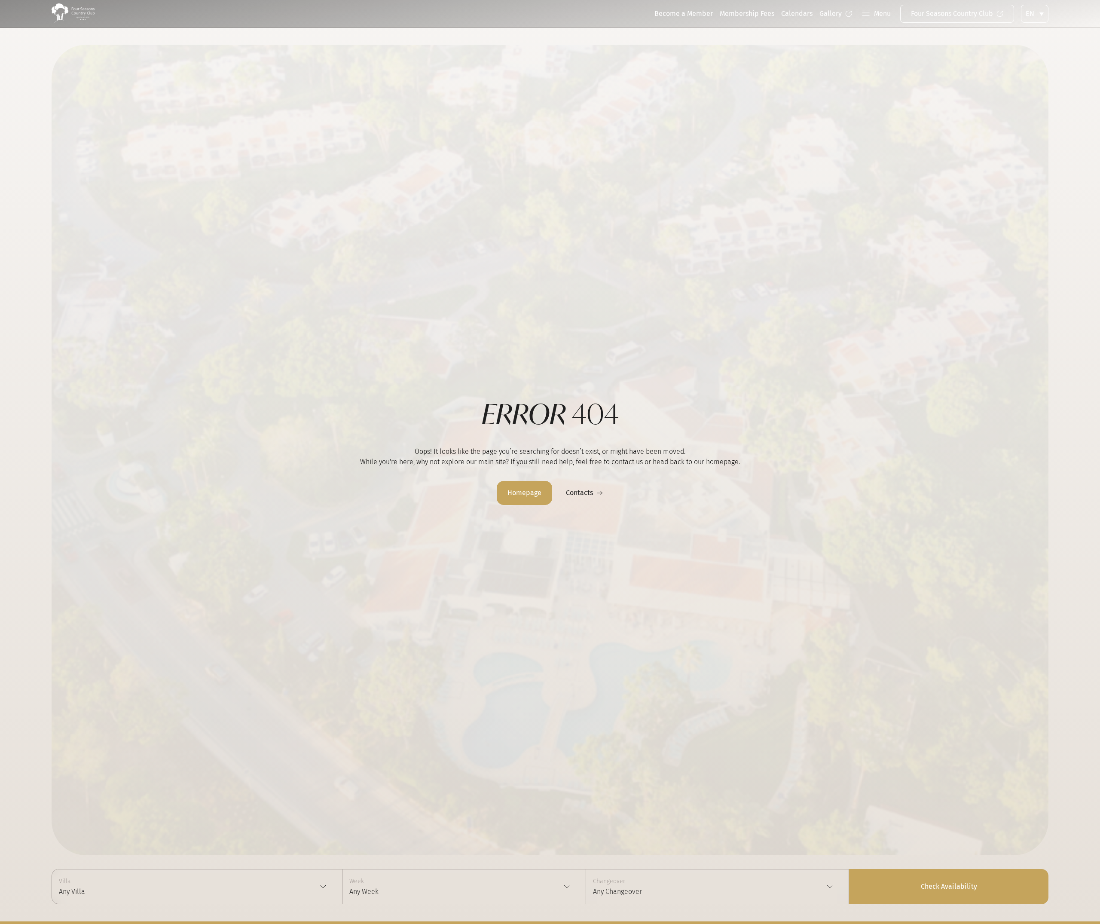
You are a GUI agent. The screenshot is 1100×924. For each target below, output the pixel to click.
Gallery (830, 13)
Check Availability (949, 886)
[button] (876, 14)
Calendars (797, 13)
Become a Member (683, 13)
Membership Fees (747, 13)
